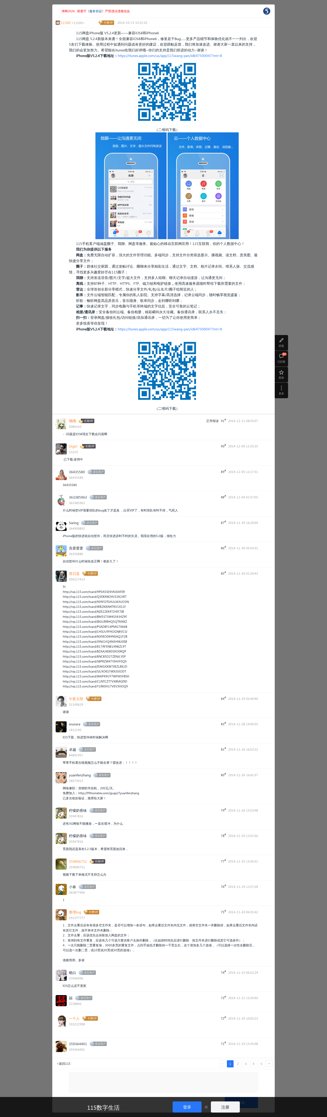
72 (223, 1018)
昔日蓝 (74, 573)
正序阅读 (212, 421)
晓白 (72, 972)
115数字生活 (103, 1107)
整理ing (75, 912)
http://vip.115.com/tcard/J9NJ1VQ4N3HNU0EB (95, 641)
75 (223, 911)
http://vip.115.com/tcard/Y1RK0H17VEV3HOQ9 (95, 686)
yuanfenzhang (80, 775)
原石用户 (98, 471)
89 (223, 471)
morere (74, 724)
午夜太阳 (76, 698)
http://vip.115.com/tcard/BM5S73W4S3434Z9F (95, 616)
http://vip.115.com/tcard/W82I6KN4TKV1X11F (94, 606)
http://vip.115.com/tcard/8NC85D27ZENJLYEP (94, 656)
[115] (266, 11)
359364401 (78, 1043)
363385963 (78, 497)
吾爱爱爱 (76, 548)
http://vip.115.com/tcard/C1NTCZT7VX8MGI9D (95, 681)
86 (223, 547)
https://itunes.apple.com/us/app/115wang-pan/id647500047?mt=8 (170, 55)
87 (223, 522)
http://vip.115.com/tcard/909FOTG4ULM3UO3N (96, 602)
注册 (225, 1107)
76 (223, 886)
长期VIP (88, 420)
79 (223, 810)
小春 (72, 886)
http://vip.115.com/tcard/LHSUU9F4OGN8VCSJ (95, 631)
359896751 (78, 861)
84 (223, 698)
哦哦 (72, 420)
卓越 (72, 749)
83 (223, 723)
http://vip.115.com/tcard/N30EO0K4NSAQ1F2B (95, 636)
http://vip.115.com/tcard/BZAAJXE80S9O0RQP (94, 651)
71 (223, 1043)
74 (223, 972)
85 (223, 573)
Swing (74, 522)
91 (223, 420)
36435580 (77, 471)
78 (223, 835)
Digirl (73, 446)
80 (223, 774)
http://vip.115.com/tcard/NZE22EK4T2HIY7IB (93, 611)
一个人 (74, 1018)
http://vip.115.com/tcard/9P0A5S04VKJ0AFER (94, 592)
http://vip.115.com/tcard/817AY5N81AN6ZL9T (94, 646)
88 (223, 496)
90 (223, 445)
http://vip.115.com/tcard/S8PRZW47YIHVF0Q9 (95, 661)
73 (223, 997)
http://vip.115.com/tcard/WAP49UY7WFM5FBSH (96, 676)
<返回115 (64, 1063)
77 (223, 860)
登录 (187, 1107)
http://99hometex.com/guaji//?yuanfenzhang (108, 793)
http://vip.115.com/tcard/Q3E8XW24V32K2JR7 (95, 596)
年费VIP (108, 22)
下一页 (269, 1063)
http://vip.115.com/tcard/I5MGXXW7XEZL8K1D (95, 666)
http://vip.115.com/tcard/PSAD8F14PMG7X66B (95, 626)
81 (223, 749)
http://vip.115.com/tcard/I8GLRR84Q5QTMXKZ (95, 621)
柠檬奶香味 (78, 810)
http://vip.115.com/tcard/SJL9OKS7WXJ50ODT (94, 671)
